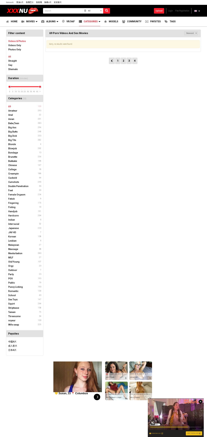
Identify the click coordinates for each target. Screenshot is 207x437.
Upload (159, 11)
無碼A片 (47, 2)
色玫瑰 (39, 2)
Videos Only (14, 45)
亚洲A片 (19, 2)
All (9, 56)
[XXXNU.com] (23, 11)
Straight (12, 61)
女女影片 (58, 2)
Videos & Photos (17, 41)
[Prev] (112, 61)
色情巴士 (30, 2)
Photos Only (14, 49)
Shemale (13, 69)
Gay (10, 65)
